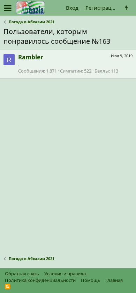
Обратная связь (22, 273)
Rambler (30, 57)
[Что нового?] (126, 7)
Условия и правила (65, 273)
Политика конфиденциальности (40, 280)
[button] (7, 8)
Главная (114, 280)
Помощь (90, 280)
